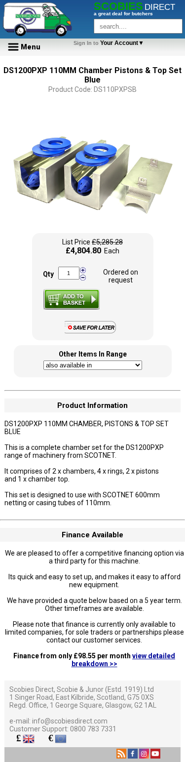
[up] (83, 270)
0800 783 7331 (93, 729)
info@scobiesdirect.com (70, 721)
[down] (83, 277)
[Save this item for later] (92, 331)
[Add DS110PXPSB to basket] (71, 299)
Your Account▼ (110, 43)
